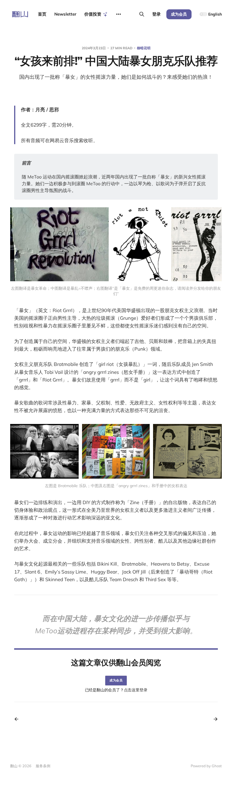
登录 (156, 14)
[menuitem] (116, 766)
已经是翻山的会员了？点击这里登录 (116, 689)
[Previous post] (18, 719)
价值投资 (92, 14)
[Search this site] (142, 14)
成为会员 (179, 14)
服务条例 (43, 766)
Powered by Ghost (206, 766)
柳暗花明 (144, 48)
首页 (42, 14)
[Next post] (213, 719)
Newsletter (65, 14)
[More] (118, 14)
